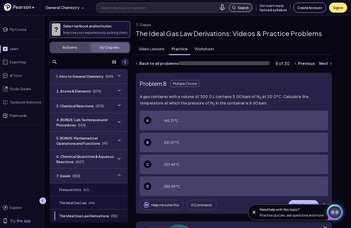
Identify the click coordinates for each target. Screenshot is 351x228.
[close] (254, 212)
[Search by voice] (222, 7)
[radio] (234, 120)
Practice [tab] (179, 48)
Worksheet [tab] (204, 48)
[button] (19, 7)
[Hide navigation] (42, 200)
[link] (89, 189)
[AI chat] (332, 212)
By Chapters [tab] (109, 47)
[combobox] (159, 7)
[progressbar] (224, 63)
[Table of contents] (114, 62)
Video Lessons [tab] (152, 48)
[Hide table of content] (125, 62)
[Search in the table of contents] (55, 62)
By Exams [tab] (70, 47)
